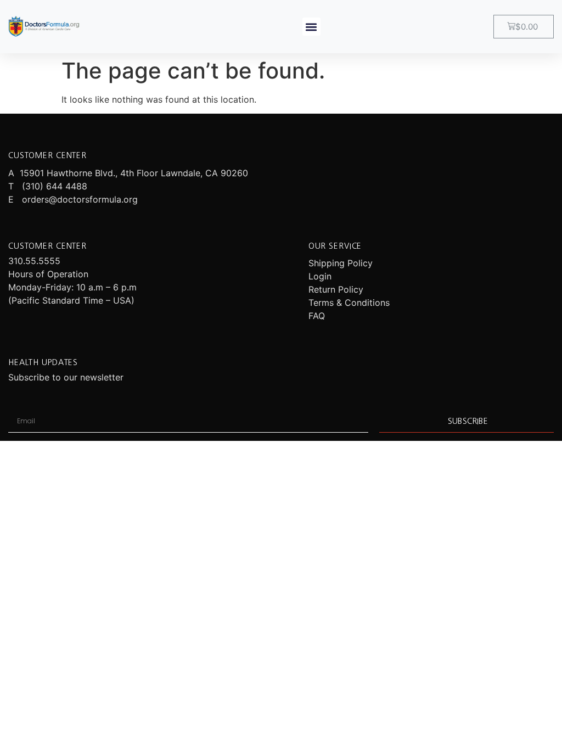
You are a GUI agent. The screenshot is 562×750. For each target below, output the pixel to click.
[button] (311, 27)
